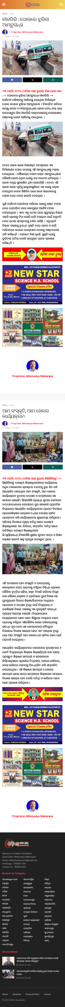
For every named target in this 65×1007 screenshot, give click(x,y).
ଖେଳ (4, 928)
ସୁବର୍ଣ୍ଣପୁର (49, 936)
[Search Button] (61, 4)
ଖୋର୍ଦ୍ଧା (5, 932)
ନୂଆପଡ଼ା (27, 908)
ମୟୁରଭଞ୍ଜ (49, 895)
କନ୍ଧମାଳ (6, 899)
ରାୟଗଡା (48, 916)
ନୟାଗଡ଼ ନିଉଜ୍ (29, 904)
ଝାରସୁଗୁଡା (27, 883)
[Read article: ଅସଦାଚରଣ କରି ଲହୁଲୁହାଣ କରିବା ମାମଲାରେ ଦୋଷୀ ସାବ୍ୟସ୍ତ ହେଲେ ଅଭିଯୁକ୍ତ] (8, 961)
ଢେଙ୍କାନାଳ (28, 887)
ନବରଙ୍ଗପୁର (29, 899)
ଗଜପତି (5, 936)
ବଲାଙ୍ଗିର (27, 928)
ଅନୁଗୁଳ (5, 883)
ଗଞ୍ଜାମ (5, 940)
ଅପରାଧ (5, 887)
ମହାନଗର (49, 899)
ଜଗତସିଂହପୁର (7, 944)
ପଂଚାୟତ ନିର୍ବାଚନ (30, 912)
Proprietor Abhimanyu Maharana (27, 32)
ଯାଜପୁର (48, 908)
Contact (47, 994)
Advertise (17, 994)
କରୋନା (5, 903)
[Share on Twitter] (32, 79)
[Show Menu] (3, 4)
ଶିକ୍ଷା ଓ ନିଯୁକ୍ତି (51, 924)
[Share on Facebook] (12, 79)
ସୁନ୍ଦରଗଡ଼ (49, 932)
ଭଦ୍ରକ (48, 887)
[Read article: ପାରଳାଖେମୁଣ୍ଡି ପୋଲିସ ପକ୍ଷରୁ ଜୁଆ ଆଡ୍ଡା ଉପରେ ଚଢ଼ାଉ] (8, 974)
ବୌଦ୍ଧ (47, 883)
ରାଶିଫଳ (48, 920)
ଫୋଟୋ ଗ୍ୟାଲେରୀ (31, 920)
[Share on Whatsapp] (53, 79)
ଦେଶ (25, 895)
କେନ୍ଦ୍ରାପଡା (7, 916)
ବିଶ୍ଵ (47, 879)
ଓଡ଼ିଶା (12, 14)
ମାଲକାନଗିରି (50, 904)
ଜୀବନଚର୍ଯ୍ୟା (28, 879)
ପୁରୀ (25, 916)
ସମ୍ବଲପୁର (49, 928)
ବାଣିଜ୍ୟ (26, 932)
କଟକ (4, 895)
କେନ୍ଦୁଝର (6, 912)
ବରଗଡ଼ (26, 924)
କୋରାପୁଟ (6, 920)
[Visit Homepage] (32, 5)
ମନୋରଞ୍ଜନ (50, 891)
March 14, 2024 (12, 36)
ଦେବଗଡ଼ (27, 891)
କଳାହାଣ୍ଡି (6, 907)
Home (4, 14)
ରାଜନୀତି (48, 912)
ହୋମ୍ (47, 940)
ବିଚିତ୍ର (26, 940)
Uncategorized (9, 879)
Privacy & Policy (32, 994)
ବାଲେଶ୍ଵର (28, 936)
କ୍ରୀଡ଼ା (5, 924)
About (5, 994)
